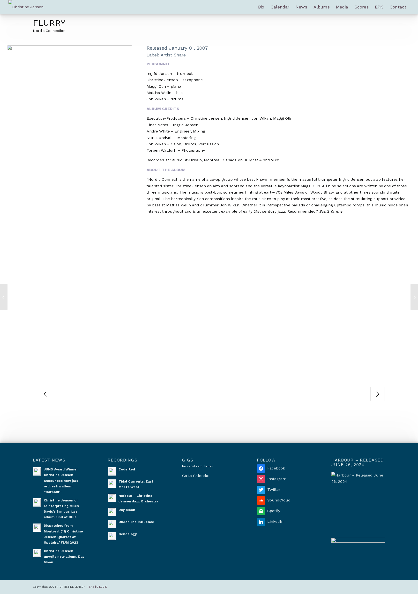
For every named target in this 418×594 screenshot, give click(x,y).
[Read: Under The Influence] (112, 524)
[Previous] (45, 394)
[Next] (378, 394)
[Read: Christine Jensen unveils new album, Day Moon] (37, 553)
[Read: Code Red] (112, 471)
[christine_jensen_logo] (26, 7)
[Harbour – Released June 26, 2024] (358, 499)
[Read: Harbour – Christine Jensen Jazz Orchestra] (112, 497)
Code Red (127, 469)
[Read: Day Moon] (112, 512)
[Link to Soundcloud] (359, 586)
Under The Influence (136, 522)
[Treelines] (414, 297)
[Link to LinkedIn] (374, 586)
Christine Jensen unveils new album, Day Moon (64, 556)
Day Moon (127, 510)
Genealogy (128, 534)
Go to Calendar (196, 475)
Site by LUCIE (98, 586)
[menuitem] (261, 7)
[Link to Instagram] (345, 586)
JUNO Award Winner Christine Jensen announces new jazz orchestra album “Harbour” (61, 480)
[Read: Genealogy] (112, 536)
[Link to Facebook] (352, 586)
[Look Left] (3, 297)
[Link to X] (381, 586)
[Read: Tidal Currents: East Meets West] (112, 483)
